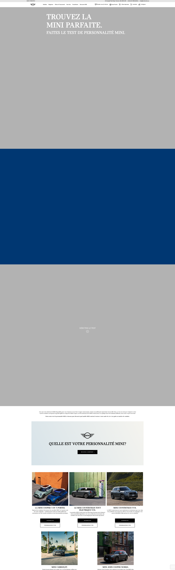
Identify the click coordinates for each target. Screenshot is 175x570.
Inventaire (134, 4)
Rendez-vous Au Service (102, 4)
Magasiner (50, 4)
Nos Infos (69, 4)
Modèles (45, 4)
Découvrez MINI (83, 4)
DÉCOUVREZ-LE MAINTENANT (87, 452)
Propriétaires (75, 4)
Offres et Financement (60, 4)
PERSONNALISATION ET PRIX (50, 525)
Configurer (143, 4)
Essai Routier (114, 4)
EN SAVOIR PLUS (50, 520)
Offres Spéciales (125, 4)
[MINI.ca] (32, 5)
